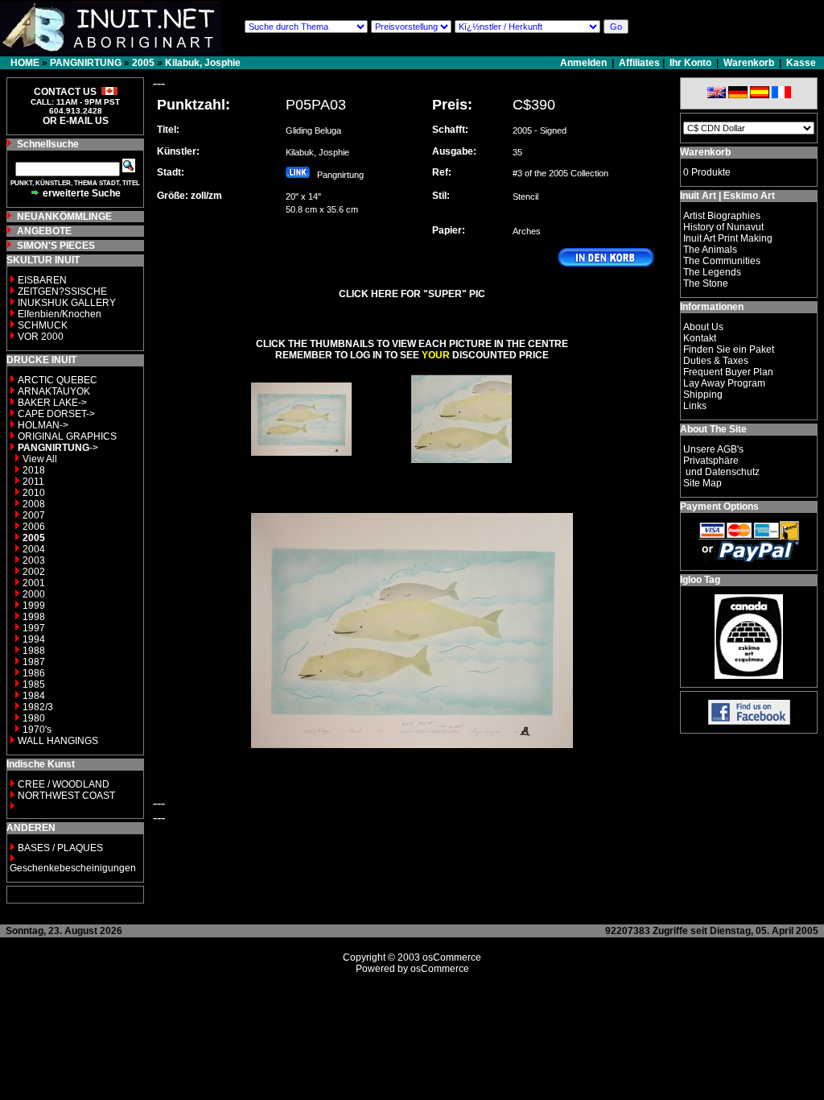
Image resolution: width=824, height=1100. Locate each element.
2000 (34, 594)
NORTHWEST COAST (65, 795)
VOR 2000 (41, 336)
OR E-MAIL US (76, 120)
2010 (34, 492)
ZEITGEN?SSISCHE (62, 291)
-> (58, 447)
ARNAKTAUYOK (54, 391)
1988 (34, 650)
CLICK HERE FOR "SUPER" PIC (412, 294)
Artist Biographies (721, 215)
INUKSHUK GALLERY (67, 302)
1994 (34, 639)
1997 (34, 628)
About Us (703, 327)
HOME (24, 62)
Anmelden (584, 62)
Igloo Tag (700, 579)
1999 (34, 605)
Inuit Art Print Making (727, 238)
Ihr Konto (690, 62)
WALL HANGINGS (58, 740)
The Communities (721, 261)
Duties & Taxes (715, 360)
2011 (33, 481)
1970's (37, 729)
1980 (34, 718)
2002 (34, 571)
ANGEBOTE (44, 231)
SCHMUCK (43, 325)
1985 (34, 684)
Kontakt (699, 338)
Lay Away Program (724, 383)
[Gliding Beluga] (301, 465)
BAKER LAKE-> (52, 402)
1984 (34, 695)
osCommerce (451, 957)
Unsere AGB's (713, 449)
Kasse (801, 62)
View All (40, 459)
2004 (34, 549)
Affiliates (639, 62)
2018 (34, 470)
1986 (34, 673)
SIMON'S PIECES (56, 245)
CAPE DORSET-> (56, 414)
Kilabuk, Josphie (203, 62)
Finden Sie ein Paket (728, 349)
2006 (34, 526)
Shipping (703, 394)
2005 (143, 62)
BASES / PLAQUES (60, 848)
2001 (34, 583)
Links (695, 405)
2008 (34, 504)
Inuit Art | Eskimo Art (727, 195)
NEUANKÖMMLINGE (64, 216)
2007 (34, 515)
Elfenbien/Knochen (59, 314)
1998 (34, 616)
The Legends (712, 272)
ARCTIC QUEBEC (57, 380)
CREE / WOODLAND (62, 784)
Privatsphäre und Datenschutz (721, 466)
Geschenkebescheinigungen (73, 868)
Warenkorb (748, 62)
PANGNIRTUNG (86, 62)
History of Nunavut (723, 227)
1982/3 (38, 707)
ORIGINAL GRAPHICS (67, 436)
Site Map (702, 483)
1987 (34, 662)
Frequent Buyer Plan (728, 372)
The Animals (710, 249)
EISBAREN (42, 280)
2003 (34, 560)
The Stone (705, 283)
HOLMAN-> (43, 425)
